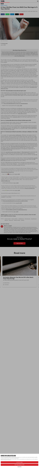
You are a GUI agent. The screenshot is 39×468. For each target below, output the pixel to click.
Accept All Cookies (19, 462)
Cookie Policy (19, 466)
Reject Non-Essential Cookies (19, 464)
